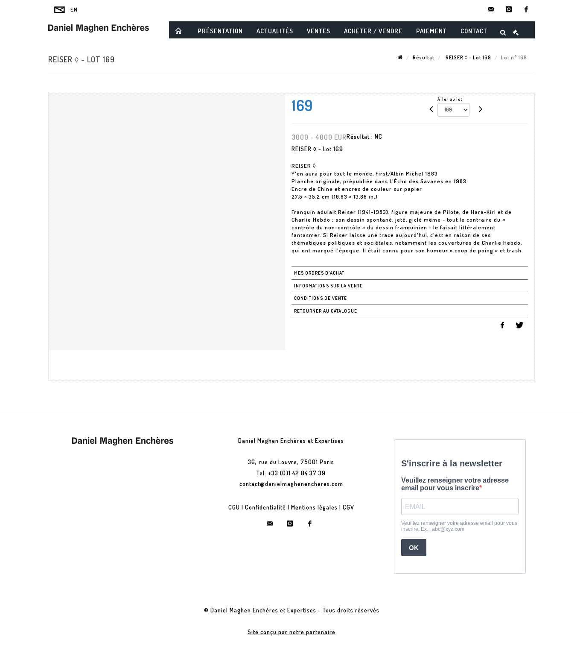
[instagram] (508, 9)
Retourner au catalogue (325, 311)
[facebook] (526, 9)
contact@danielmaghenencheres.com (291, 483)
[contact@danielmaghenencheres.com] (491, 9)
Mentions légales (314, 507)
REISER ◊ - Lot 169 (467, 57)
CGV (348, 507)
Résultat (423, 57)
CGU (234, 507)
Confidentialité (265, 507)
